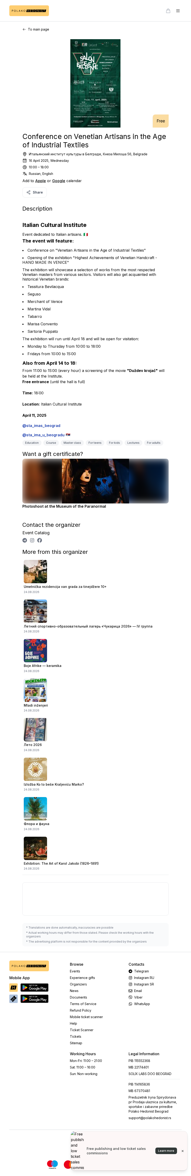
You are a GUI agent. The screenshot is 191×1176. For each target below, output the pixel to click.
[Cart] (168, 11)
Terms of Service (83, 1004)
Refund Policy (80, 1010)
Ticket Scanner (81, 1030)
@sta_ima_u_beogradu (43, 435)
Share (38, 192)
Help (73, 1023)
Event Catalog (36, 532)
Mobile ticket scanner (86, 1017)
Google (58, 180)
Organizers (78, 984)
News (74, 991)
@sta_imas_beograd (41, 425)
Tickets (75, 1036)
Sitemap (76, 1043)
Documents (78, 997)
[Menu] (178, 10)
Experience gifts (82, 978)
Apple (40, 180)
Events (75, 971)
